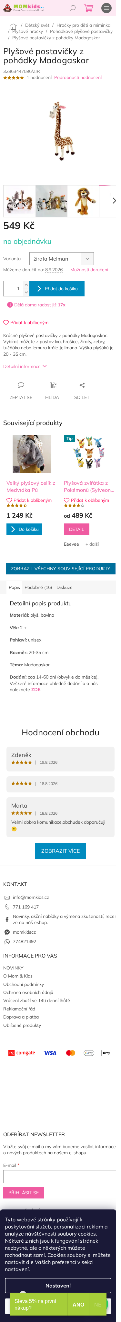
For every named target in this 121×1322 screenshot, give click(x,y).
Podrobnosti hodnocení (78, 77)
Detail (76, 529)
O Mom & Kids (18, 976)
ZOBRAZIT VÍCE (60, 851)
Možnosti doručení (89, 270)
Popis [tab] (14, 587)
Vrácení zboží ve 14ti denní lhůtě (36, 1000)
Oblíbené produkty (22, 1025)
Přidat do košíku (61, 289)
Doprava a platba (21, 1017)
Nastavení (58, 1285)
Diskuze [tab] (64, 587)
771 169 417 (26, 907)
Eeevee (71, 544)
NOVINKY (13, 968)
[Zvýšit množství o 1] (26, 285)
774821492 (24, 941)
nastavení (17, 1269)
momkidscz (24, 932)
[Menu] (106, 8)
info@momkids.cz (31, 897)
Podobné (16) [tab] (38, 587)
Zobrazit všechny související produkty (60, 569)
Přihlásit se (23, 1193)
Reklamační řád (19, 1009)
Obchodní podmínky (23, 984)
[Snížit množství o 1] (26, 292)
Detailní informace (22, 366)
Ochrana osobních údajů (28, 992)
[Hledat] (72, 8)
